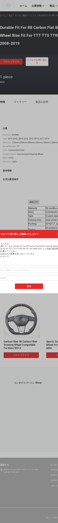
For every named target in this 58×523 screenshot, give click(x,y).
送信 (29, 286)
